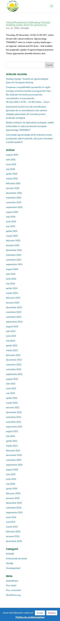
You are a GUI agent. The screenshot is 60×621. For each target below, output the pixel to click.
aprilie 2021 (11, 441)
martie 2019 (12, 526)
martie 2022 (12, 403)
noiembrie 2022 (13, 364)
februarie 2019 (13, 531)
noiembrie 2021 (13, 417)
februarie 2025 (13, 240)
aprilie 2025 (11, 231)
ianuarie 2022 (12, 407)
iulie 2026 (10, 159)
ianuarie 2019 (12, 536)
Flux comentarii (13, 590)
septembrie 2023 (14, 321)
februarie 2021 (13, 450)
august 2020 (12, 469)
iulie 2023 (10, 331)
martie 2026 (12, 178)
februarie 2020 (13, 493)
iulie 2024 (10, 274)
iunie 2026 (11, 164)
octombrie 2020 (13, 460)
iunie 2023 (11, 336)
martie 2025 (12, 236)
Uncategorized (13, 568)
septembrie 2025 (14, 207)
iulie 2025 (10, 216)
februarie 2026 (13, 183)
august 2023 (12, 326)
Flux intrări (11, 585)
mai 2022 (10, 393)
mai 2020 (10, 484)
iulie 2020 (10, 474)
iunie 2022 (11, 388)
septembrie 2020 (14, 465)
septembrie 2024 (14, 264)
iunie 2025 (11, 221)
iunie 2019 (11, 517)
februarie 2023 (13, 355)
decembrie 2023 (14, 307)
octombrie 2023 (13, 317)
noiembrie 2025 (13, 197)
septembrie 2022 (14, 374)
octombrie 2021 (13, 422)
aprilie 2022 (11, 398)
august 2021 (12, 431)
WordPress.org (13, 595)
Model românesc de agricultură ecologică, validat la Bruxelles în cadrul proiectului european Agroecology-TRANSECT (30, 126)
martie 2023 (12, 350)
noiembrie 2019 (13, 507)
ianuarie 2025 (12, 245)
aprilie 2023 (11, 345)
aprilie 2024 (11, 288)
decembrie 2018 (14, 541)
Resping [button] (51, 613)
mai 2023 (10, 340)
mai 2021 (10, 436)
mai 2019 (10, 522)
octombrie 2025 (13, 202)
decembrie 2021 (14, 412)
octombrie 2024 (13, 259)
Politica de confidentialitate (30, 617)
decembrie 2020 (14, 455)
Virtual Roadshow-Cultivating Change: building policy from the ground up (28, 23)
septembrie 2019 (14, 512)
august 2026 (12, 154)
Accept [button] (40, 613)
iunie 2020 (11, 479)
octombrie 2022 (13, 369)
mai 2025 (10, 226)
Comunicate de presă (16, 558)
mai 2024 (10, 283)
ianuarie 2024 (12, 302)
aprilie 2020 (11, 488)
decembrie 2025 (14, 193)
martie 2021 (12, 445)
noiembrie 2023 (13, 312)
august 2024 (12, 269)
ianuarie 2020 (12, 498)
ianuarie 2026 (12, 188)
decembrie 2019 (14, 503)
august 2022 (12, 379)
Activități (25, 28)
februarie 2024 (13, 298)
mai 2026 (10, 169)
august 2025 (12, 212)
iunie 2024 (11, 279)
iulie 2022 (10, 383)
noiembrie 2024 (13, 255)
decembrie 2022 (14, 360)
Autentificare (12, 580)
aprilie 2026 (11, 174)
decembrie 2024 (14, 250)
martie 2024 (12, 293)
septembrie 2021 (14, 426)
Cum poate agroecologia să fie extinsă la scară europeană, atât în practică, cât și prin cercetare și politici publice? (29, 138)
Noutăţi (9, 563)
